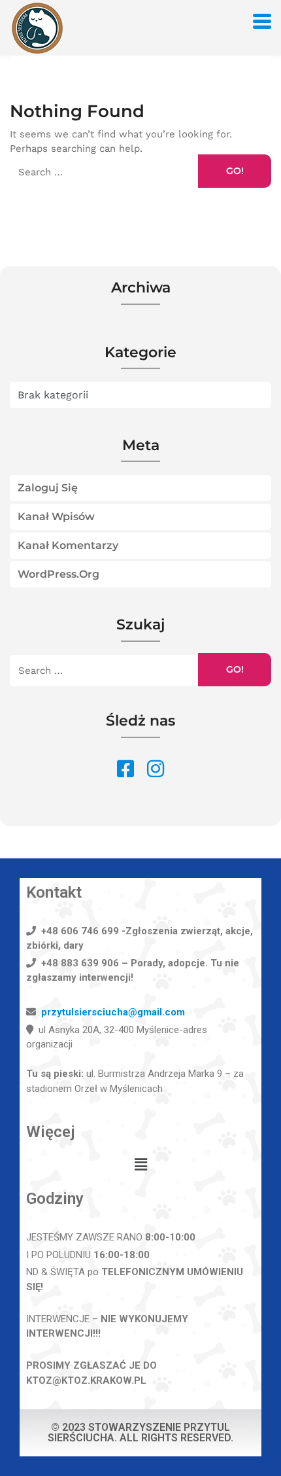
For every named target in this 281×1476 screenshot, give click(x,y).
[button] (140, 1165)
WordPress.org (58, 574)
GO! (235, 171)
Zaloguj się (48, 488)
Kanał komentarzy (68, 545)
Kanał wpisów (56, 516)
